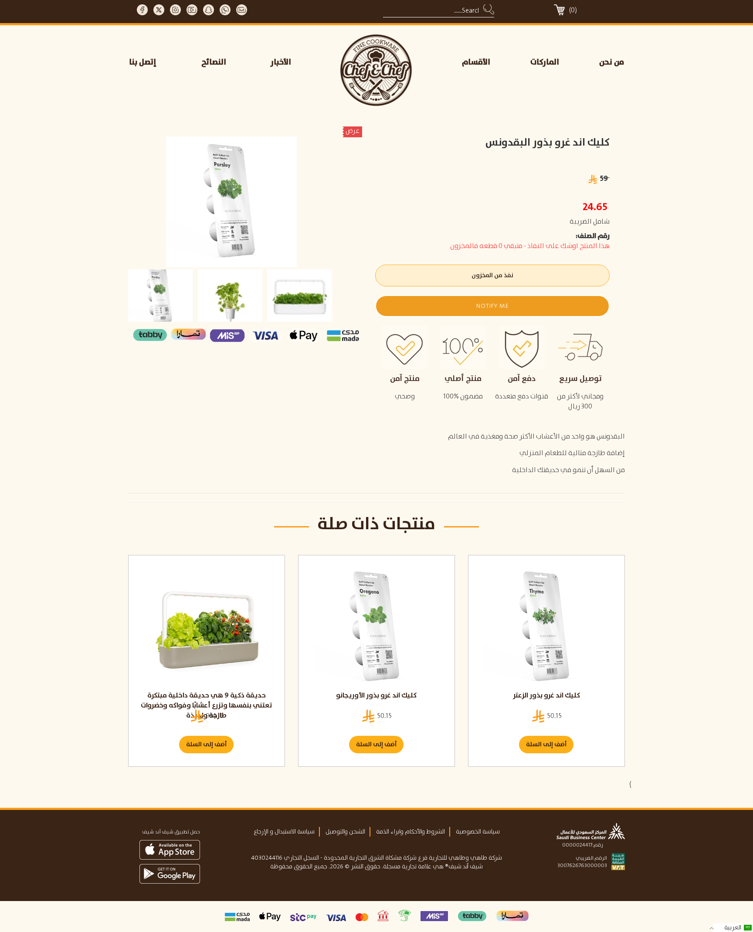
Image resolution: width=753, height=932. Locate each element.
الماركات (544, 62)
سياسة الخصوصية (478, 832)
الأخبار (281, 62)
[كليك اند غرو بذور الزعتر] (546, 627)
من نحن (611, 62)
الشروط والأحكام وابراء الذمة (410, 832)
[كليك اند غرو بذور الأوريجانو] (376, 627)
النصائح (213, 62)
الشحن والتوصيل (345, 832)
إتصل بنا (142, 62)
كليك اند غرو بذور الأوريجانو (376, 695)
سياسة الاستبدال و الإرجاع (284, 832)
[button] (492, 306)
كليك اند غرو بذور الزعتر (546, 695)
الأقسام (476, 62)
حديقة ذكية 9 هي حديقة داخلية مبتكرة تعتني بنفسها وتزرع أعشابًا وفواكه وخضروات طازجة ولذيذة (206, 705)
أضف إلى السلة (206, 744)
